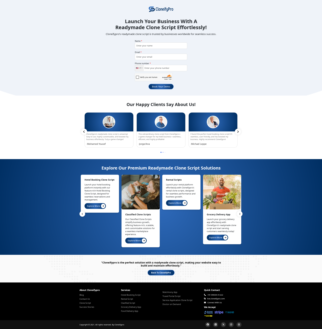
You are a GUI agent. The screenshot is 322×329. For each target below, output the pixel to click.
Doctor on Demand (172, 304)
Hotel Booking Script (131, 295)
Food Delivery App (129, 311)
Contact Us (84, 299)
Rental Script (127, 299)
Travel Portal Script (171, 296)
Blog (81, 295)
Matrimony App (170, 292)
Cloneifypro (119, 324)
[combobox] (139, 68)
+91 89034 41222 (215, 295)
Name (138, 41)
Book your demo (161, 86)
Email (138, 52)
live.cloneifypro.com (216, 298)
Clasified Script (128, 303)
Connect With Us (214, 302)
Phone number (143, 63)
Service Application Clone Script (177, 300)
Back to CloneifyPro (161, 272)
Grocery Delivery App (131, 307)
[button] (238, 132)
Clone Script (85, 303)
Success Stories (86, 307)
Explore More (93, 206)
